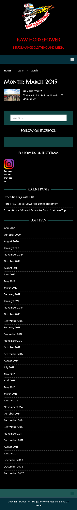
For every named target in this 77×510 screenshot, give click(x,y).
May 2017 (9, 374)
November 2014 (13, 407)
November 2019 (13, 255)
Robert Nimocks (51, 95)
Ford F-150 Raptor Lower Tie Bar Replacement (31, 204)
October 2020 (12, 235)
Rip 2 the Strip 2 (32, 91)
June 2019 (9, 274)
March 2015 (10, 394)
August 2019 (11, 268)
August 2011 (11, 447)
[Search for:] (39, 118)
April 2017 (9, 380)
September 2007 (14, 473)
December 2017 (13, 334)
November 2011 (13, 434)
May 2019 (9, 281)
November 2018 (13, 308)
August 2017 (11, 361)
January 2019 (11, 301)
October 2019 (12, 261)
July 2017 (9, 367)
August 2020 (11, 241)
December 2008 (13, 467)
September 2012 (13, 427)
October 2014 (12, 414)
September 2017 (13, 354)
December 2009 (13, 460)
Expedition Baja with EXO (19, 197)
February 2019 (12, 294)
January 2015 (11, 400)
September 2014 (13, 420)
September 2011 (13, 440)
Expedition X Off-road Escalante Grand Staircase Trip (35, 210)
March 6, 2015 (32, 95)
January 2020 (11, 248)
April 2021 (9, 228)
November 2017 (13, 341)
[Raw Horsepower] (38, 30)
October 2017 (12, 347)
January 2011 (11, 453)
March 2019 (10, 288)
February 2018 (12, 327)
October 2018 (12, 314)
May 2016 (9, 387)
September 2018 (13, 321)
